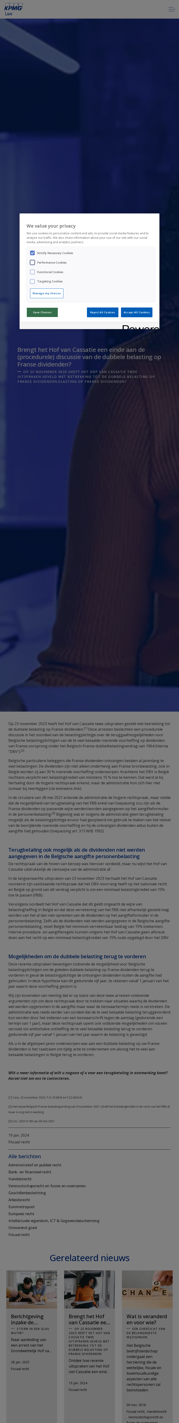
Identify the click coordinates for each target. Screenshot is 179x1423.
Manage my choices (47, 293)
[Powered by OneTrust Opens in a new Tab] (139, 326)
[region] (89, 271)
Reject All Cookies (102, 312)
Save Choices (42, 312)
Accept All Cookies (137, 312)
